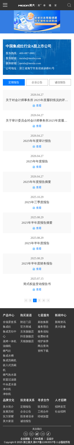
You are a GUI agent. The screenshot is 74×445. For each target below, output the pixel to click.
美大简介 (8, 406)
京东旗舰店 (27, 331)
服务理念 (43, 326)
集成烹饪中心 (9, 334)
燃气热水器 (9, 374)
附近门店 (25, 322)
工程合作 (43, 411)
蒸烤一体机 (9, 341)
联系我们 (43, 406)
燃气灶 (7, 350)
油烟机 (7, 345)
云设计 (50, 438)
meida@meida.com (30, 58)
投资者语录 (27, 416)
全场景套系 (9, 322)
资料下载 (43, 350)
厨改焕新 (43, 322)
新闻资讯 (60, 322)
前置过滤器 (9, 379)
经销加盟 (43, 416)
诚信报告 (60, 82)
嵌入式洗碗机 (9, 367)
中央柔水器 (9, 384)
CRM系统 (38, 438)
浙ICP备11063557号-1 (45, 442)
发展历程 (8, 411)
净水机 (7, 389)
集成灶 (7, 326)
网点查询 (43, 345)
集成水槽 (8, 355)
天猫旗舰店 (27, 341)
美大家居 (8, 421)
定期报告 (13, 82)
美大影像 (60, 326)
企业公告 (37, 82)
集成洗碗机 (9, 360)
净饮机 (7, 393)
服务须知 (43, 331)
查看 (38, 105)
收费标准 (43, 336)
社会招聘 (60, 411)
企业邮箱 (25, 438)
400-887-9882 (27, 53)
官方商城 (25, 326)
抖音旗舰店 (27, 336)
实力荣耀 (8, 416)
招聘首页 (60, 406)
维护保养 (43, 341)
